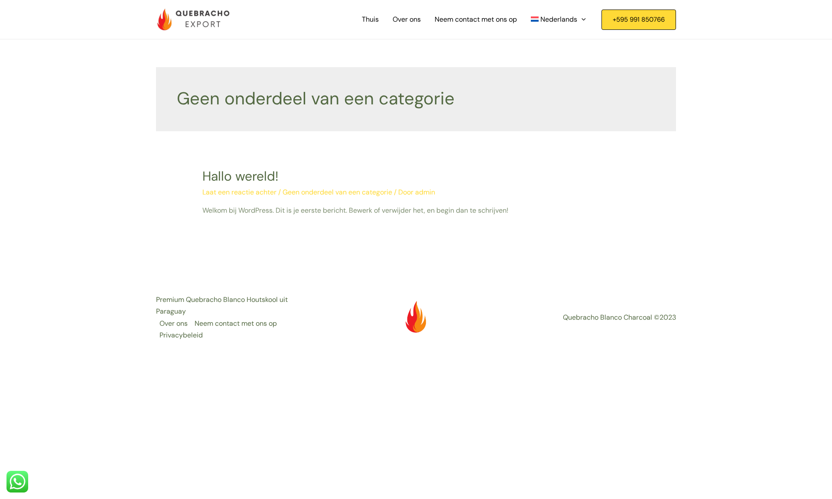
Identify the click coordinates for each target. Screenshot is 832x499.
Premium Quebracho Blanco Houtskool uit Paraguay (222, 305)
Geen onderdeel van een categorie (337, 192)
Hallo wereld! (240, 176)
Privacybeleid (181, 335)
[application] (581, 19)
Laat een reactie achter (239, 192)
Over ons (173, 323)
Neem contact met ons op (236, 323)
